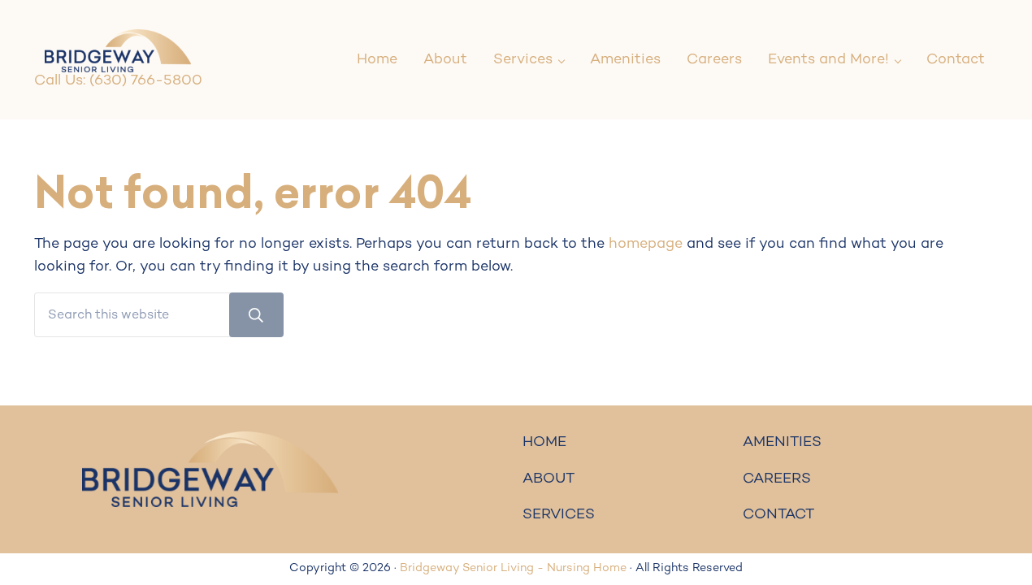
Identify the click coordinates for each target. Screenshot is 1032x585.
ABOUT (549, 479)
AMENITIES (782, 442)
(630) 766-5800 (145, 81)
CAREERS (777, 479)
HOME (544, 442)
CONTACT (778, 514)
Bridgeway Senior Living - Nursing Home (513, 568)
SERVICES (559, 514)
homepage (646, 244)
